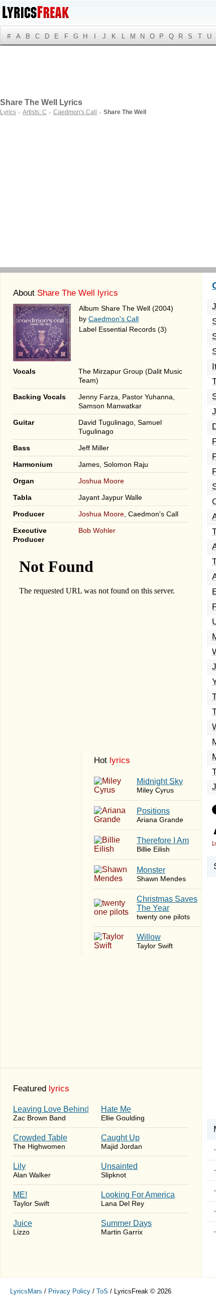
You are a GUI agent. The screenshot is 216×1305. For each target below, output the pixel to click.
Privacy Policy (69, 1291)
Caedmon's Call (113, 319)
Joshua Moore (101, 481)
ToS (102, 1291)
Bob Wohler (97, 530)
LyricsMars (26, 1291)
